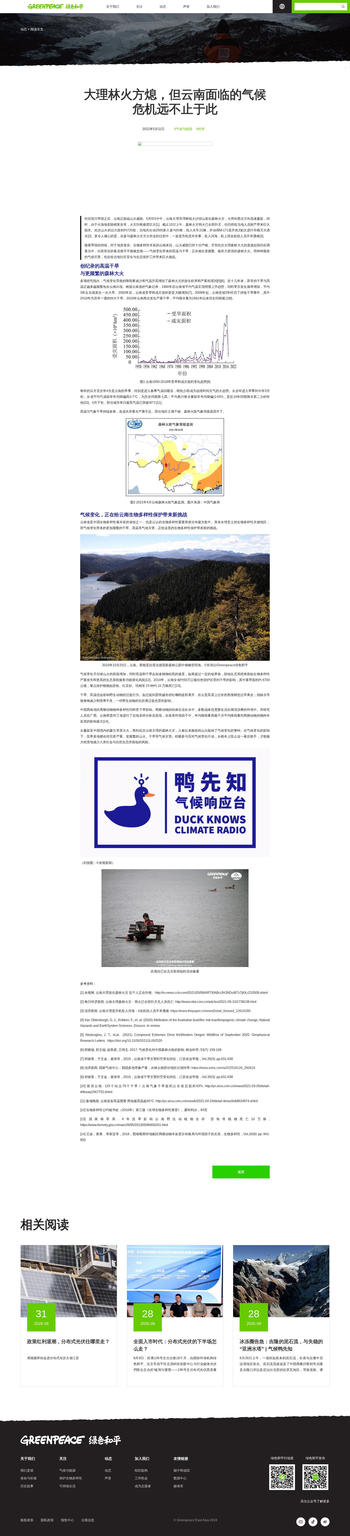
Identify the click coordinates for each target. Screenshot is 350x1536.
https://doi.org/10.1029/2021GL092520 (134, 1040)
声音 (186, 6)
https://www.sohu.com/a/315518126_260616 (223, 1068)
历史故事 (26, 1486)
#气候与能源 (183, 129)
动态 (163, 6)
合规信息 (87, 1520)
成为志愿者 (143, 1486)
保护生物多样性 (70, 1478)
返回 (241, 1172)
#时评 (200, 129)
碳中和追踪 (182, 1470)
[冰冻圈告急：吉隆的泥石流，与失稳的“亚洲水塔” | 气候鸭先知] (281, 1281)
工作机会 (141, 1478)
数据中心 (180, 1478)
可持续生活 (67, 1486)
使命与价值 (28, 1478)
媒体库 (178, 1486)
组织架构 (141, 1470)
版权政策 (26, 1520)
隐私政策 (47, 1520)
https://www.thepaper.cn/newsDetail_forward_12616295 (211, 1011)
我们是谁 (26, 1470)
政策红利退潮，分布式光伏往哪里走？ (68, 1341)
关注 (139, 6)
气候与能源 (67, 1470)
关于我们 (112, 6)
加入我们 (213, 6)
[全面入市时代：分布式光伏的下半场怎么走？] (175, 1281)
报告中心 (67, 1520)
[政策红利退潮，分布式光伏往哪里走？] (69, 1281)
